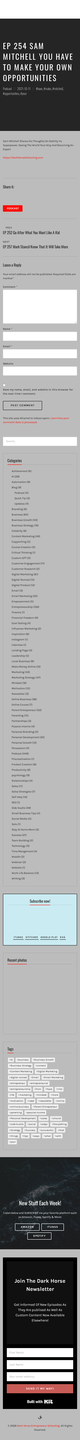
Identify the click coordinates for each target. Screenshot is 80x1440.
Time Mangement (22, 851)
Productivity (19, 770)
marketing (25, 1094)
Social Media (19, 818)
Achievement (19, 471)
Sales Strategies (21, 791)
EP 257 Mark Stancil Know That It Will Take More (35, 246)
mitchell (58, 88)
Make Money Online (24, 666)
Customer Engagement (26, 563)
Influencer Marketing (24, 628)
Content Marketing (23, 536)
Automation (19, 482)
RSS (62, 937)
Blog (14, 487)
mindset (42, 1094)
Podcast (7, 88)
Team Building (20, 840)
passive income (36, 1112)
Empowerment (21, 601)
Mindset (17, 683)
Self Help (17, 797)
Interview (17, 645)
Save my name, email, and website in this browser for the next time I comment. (38, 391)
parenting (16, 1112)
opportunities (11, 93)
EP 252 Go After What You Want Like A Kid (31, 232)
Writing (16, 878)
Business (17, 514)
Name (7, 329)
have (40, 88)
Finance (16, 612)
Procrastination (21, 759)
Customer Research (24, 569)
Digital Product (21, 585)
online (60, 1100)
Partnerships (19, 721)
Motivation (18, 688)
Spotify (39, 1235)
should (57, 1118)
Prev (8, 227)
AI (13, 476)
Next (6, 241)
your (24, 93)
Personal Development (25, 737)
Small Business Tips (24, 813)
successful (47, 1130)
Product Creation (22, 764)
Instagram (18, 639)
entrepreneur (18, 1083)
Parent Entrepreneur (24, 710)
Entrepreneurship (22, 607)
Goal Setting (19, 623)
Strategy (15, 1130)
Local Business (21, 661)
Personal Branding (23, 731)
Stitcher (32, 937)
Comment (10, 286)
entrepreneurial (39, 1083)
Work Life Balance (23, 873)
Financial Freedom (23, 617)
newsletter (45, 1100)
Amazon (27, 1227)
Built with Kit (40, 1401)
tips (26, 1135)
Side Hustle (18, 808)
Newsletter (18, 693)
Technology (18, 846)
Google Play (49, 937)
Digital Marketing (22, 574)
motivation (17, 1100)
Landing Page (20, 650)
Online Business (21, 699)
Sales (15, 786)
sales (44, 1118)
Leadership (18, 655)
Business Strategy (23, 525)
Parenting (17, 715)
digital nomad (19, 1077)
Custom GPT (19, 558)
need (31, 1100)
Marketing (18, 672)
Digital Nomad (21, 579)
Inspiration (18, 634)
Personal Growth (22, 742)
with (58, 1135)
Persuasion (18, 748)
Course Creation (21, 547)
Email (7, 346)
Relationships (20, 780)
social (32, 1124)
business (23, 1059)
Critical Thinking (22, 552)
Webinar (17, 862)
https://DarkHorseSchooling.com (23, 157)
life (12, 1094)
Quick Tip (20, 498)
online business (20, 1106)
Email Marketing (22, 596)
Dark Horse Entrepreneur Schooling (38, 1425)
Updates (20, 503)
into (60, 1089)
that (61, 1130)
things (14, 1135)
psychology (19, 775)
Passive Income (21, 726)
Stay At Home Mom (23, 829)
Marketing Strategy (23, 677)
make (48, 88)
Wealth (16, 856)
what (48, 1135)
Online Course (20, 704)
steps (44, 1124)
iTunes (18, 937)
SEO (14, 802)
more (55, 1094)
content (41, 1065)
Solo (14, 824)
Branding (17, 509)
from (38, 1089)
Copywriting (19, 541)
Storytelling (60, 1124)
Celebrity (17, 531)
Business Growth (22, 520)
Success (17, 835)
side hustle (17, 1124)
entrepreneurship (20, 1089)
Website (8, 363)
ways (36, 1135)
